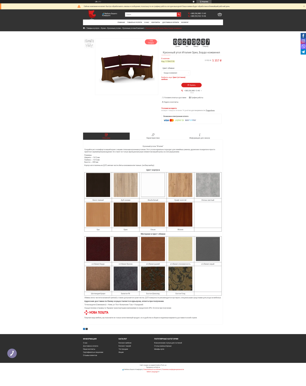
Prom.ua (163, 365)
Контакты (155, 22)
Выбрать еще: (173, 78)
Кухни (103, 28)
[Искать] (179, 14)
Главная (121, 22)
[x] (87, 329)
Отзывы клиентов (90, 355)
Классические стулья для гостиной (168, 343)
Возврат (185, 22)
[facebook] (84, 329)
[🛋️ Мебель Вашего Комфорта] (92, 14)
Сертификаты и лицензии (93, 352)
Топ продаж (123, 349)
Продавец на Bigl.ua (153, 367)
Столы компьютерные (163, 346)
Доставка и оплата (170, 22)
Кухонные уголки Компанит (133, 28)
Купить (193, 85)
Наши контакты (89, 349)
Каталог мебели (125, 343)
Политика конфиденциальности (173, 369)
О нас (146, 22)
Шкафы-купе (159, 349)
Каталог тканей (125, 346)
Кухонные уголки (114, 28)
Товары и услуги (134, 22)
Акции (121, 352)
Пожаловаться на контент (152, 369)
